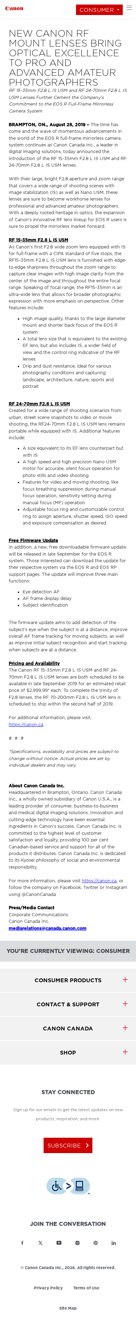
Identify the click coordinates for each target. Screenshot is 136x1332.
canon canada (68, 1028)
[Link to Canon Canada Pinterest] (95, 1243)
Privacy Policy (48, 1288)
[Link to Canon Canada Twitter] (40, 1243)
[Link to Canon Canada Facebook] (22, 1243)
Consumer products (68, 980)
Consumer (97, 10)
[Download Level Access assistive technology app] (68, 1187)
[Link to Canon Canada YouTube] (59, 1243)
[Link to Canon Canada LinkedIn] (114, 1243)
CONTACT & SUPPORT (68, 1004)
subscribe (69, 1145)
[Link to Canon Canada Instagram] (77, 1243)
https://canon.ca (26, 724)
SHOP (68, 1052)
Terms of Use (86, 1288)
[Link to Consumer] (14, 7)
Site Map (68, 1308)
